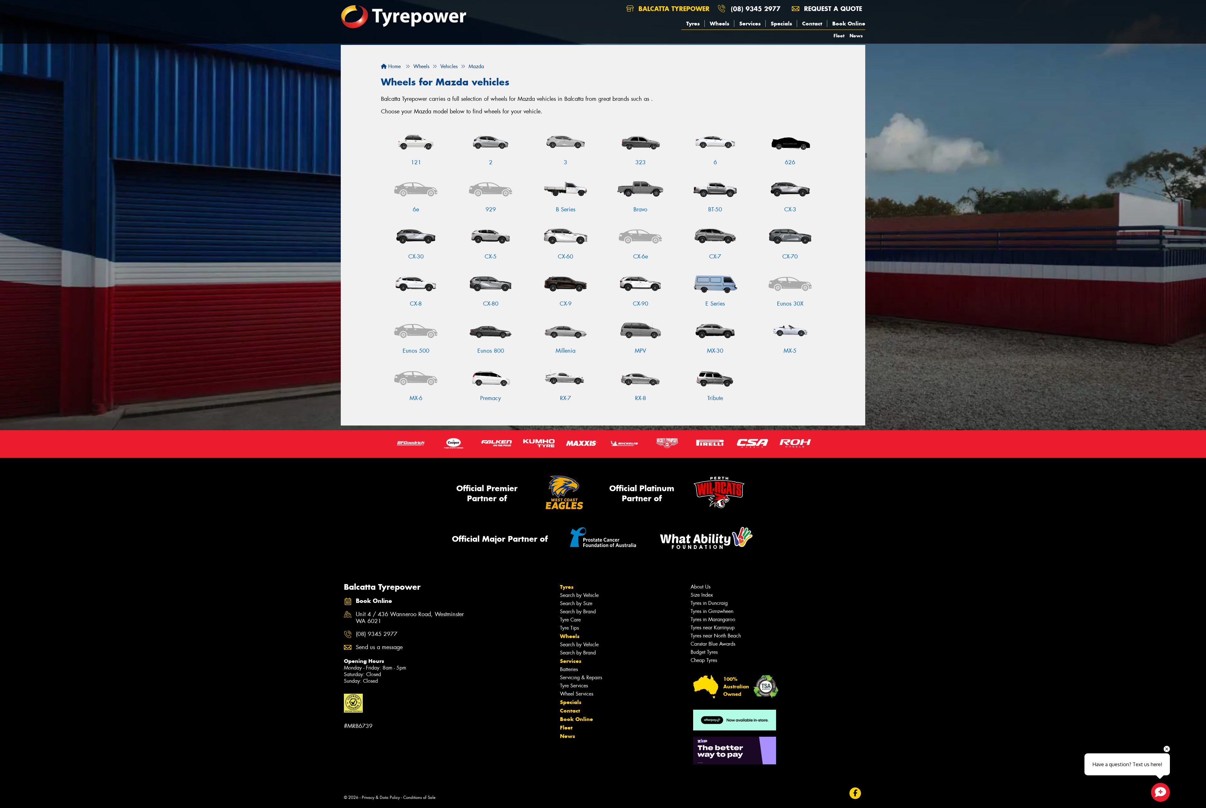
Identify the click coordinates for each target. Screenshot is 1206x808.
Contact (812, 23)
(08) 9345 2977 (755, 9)
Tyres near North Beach (716, 635)
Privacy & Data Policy (381, 797)
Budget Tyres (704, 652)
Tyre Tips (569, 628)
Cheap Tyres (704, 660)
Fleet (839, 36)
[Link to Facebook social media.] (855, 793)
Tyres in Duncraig (709, 603)
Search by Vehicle (579, 595)
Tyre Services (574, 685)
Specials (781, 23)
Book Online (848, 23)
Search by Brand (578, 611)
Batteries (569, 669)
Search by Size (576, 603)
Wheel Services (576, 694)
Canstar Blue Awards (713, 644)
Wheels (719, 23)
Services (750, 23)
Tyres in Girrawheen (712, 611)
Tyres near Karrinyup (713, 627)
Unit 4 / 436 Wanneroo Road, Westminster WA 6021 (410, 618)
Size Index (702, 595)
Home (394, 66)
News (856, 36)
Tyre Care (570, 619)
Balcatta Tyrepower (672, 9)
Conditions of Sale (419, 797)
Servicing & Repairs (581, 677)
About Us (700, 586)
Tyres (693, 23)
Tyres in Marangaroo (713, 619)
